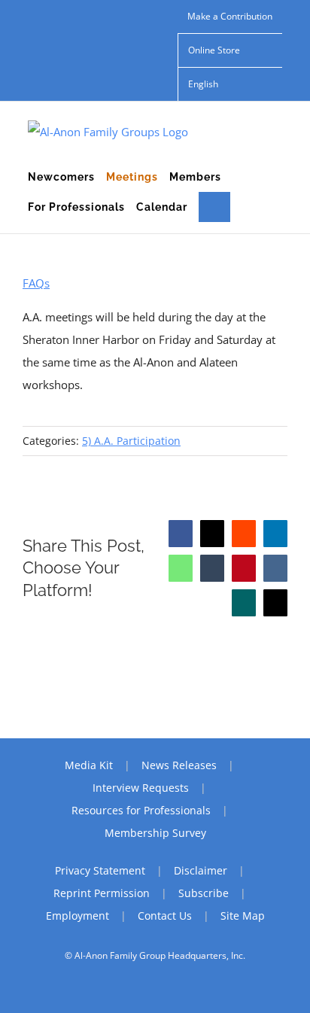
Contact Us (165, 915)
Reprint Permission (101, 893)
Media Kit (89, 765)
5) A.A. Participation (131, 440)
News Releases (179, 765)
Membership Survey (155, 833)
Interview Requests (141, 787)
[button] (214, 207)
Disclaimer (200, 870)
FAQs (36, 283)
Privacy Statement (100, 870)
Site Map (242, 915)
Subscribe (203, 893)
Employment (77, 915)
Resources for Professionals (141, 810)
